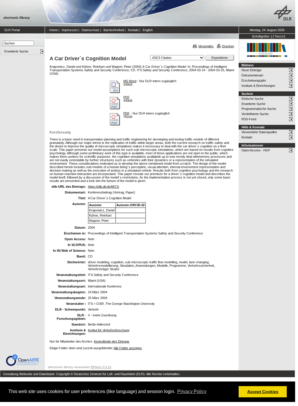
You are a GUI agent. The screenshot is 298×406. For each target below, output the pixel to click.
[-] (272, 36)
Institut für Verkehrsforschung (108, 330)
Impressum (70, 30)
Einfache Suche (252, 98)
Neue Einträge (251, 70)
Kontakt (133, 30)
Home (53, 30)
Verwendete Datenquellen (259, 132)
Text (278, 36)
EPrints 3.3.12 (101, 367)
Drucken (228, 46)
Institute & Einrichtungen (258, 85)
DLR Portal (12, 30)
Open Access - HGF (256, 150)
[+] (283, 36)
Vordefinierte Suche (255, 114)
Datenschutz (90, 30)
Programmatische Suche (259, 108)
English (148, 30)
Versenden (206, 46)
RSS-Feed (249, 119)
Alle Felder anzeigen (128, 348)
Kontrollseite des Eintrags (111, 341)
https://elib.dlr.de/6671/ (103, 186)
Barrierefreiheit (113, 30)
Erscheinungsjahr (254, 80)
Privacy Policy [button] (191, 391)
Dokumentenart (252, 75)
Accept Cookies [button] (262, 391)
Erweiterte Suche (253, 104)
